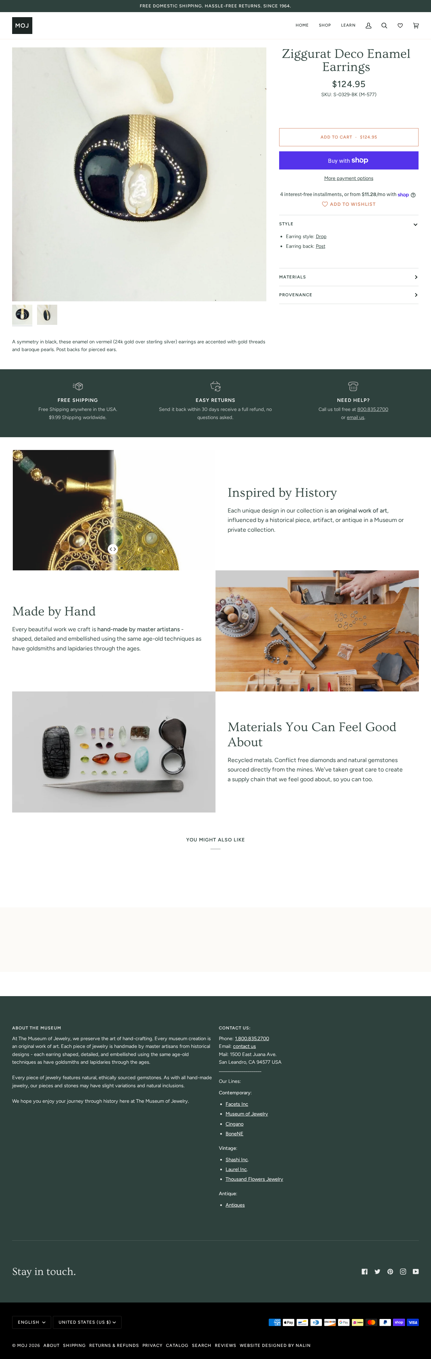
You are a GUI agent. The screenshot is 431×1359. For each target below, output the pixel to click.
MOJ (22, 1345)
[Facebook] (365, 1272)
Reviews (225, 1345)
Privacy (152, 1345)
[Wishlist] (400, 25)
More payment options (348, 178)
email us (355, 417)
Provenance (295, 294)
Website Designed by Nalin (275, 1345)
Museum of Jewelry (247, 1114)
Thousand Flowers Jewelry (254, 1179)
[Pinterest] (390, 1272)
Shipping (74, 1345)
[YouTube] (416, 1272)
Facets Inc (237, 1104)
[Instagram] (403, 1272)
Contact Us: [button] (235, 1027)
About (51, 1345)
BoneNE (234, 1134)
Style (286, 223)
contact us (244, 1046)
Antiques (235, 1205)
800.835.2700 (372, 409)
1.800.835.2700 (252, 1038)
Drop (321, 237)
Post (320, 246)
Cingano (234, 1124)
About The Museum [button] (36, 1027)
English (29, 1322)
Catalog (177, 1345)
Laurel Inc (236, 1169)
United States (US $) (85, 1322)
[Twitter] (377, 1272)
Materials (292, 276)
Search (201, 1345)
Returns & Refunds (114, 1345)
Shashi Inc (237, 1160)
